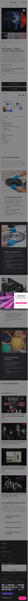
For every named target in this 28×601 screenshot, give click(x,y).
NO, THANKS (20, 305)
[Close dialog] (26, 293)
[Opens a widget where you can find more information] (21, 598)
